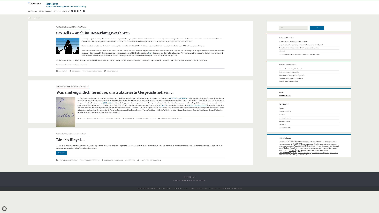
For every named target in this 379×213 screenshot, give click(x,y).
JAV (280, 150)
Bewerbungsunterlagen (146, 118)
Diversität (319, 146)
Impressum (237, 189)
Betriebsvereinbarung (331, 144)
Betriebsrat (297, 143)
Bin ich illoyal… (70, 140)
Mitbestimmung (285, 153)
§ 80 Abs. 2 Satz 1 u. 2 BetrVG (197, 105)
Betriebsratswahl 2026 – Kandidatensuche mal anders (293, 41)
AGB (286, 141)
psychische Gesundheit (318, 153)
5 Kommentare (113, 71)
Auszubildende (333, 141)
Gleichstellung (323, 148)
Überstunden (309, 155)
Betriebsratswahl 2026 (285, 111)
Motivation (294, 153)
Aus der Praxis (45, 11)
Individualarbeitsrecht (68, 160)
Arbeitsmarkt (305, 141)
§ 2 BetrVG (163, 105)
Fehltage (281, 148)
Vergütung (296, 155)
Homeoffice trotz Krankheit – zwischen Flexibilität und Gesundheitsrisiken (299, 48)
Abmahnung (282, 141)
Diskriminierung (310, 146)
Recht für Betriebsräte (110, 118)
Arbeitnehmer (297, 141)
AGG (290, 141)
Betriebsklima (287, 144)
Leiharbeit (305, 150)
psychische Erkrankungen (304, 153)
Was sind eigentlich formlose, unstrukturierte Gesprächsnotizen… (115, 92)
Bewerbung (76, 71)
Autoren (57, 11)
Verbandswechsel (293, 81)
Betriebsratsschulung (308, 144)
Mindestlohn (324, 150)
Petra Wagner (82, 27)
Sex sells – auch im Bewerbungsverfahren (93, 33)
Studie (150, 53)
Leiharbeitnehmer (314, 151)
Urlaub (292, 155)
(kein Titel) (282, 51)
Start (30, 18)
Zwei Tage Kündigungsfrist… (296, 69)
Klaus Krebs (282, 78)
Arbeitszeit (319, 141)
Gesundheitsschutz (315, 148)
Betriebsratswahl (320, 144)
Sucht (336, 153)
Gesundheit (282, 114)
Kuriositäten (282, 124)
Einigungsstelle (325, 146)
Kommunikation (284, 150)
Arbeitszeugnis (326, 141)
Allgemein (63, 71)
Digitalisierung (299, 146)
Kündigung (119, 160)
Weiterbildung (303, 155)
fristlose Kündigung (291, 148)
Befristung (281, 144)
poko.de (65, 11)
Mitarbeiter (130, 160)
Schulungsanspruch (329, 153)
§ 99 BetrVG (107, 103)
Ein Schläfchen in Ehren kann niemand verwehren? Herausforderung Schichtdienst (301, 44)
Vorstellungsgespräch (92, 71)
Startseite (32, 11)
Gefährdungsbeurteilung (304, 148)
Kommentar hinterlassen (171, 118)
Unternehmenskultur (284, 155)
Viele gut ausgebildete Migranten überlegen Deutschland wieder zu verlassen (299, 54)
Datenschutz (223, 189)
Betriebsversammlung (284, 146)
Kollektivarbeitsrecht (89, 118)
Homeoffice (332, 148)
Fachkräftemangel (334, 146)
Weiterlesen (62, 153)
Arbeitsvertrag (312, 141)
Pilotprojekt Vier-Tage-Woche (296, 75)
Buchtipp (291, 146)
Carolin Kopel (84, 86)
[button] (4, 208)
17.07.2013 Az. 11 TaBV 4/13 (179, 98)
